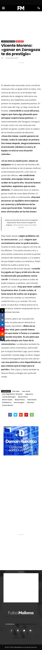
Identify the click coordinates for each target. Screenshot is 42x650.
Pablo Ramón (32, 399)
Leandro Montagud (9, 397)
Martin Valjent (7, 399)
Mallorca (19, 41)
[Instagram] (18, 630)
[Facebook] (11, 630)
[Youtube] (30, 630)
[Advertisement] (21, 68)
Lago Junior (29, 394)
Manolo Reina (23, 397)
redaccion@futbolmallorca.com (26, 624)
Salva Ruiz (30, 402)
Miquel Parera (20, 399)
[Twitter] (24, 630)
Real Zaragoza (19, 402)
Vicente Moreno (7, 405)
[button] (38, 8)
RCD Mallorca (6, 402)
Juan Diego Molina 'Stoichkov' (12, 394)
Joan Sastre (26, 391)
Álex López (16, 391)
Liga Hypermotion (8, 41)
